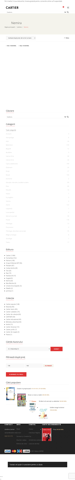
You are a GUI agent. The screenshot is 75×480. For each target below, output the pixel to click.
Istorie (8, 205)
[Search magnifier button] (67, 12)
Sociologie (9, 238)
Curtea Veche (10, 268)
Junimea (8, 291)
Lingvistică (9, 208)
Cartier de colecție (12, 314)
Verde (8, 324)
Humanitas (9, 258)
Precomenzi (9, 227)
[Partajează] (1, 476)
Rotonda (8, 307)
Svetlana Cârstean (22, 102)
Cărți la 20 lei (10, 156)
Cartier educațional (12, 319)
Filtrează (48, 366)
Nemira (8, 281)
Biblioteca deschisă (12, 322)
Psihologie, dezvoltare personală (16, 231)
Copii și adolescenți (12, 164)
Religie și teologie (11, 235)
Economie (9, 179)
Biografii (8, 149)
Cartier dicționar (11, 327)
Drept (8, 171)
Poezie (8, 220)
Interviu (8, 201)
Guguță (8, 278)
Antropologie (10, 137)
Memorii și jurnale (11, 216)
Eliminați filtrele (16, 374)
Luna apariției (10, 212)
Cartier (8, 255)
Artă (7, 141)
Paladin (8, 288)
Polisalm (8, 266)
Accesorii (8, 134)
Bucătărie (9, 152)
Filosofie (8, 190)
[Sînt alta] (21, 72)
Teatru (8, 242)
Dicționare (9, 167)
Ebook (8, 175)
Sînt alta (21, 99)
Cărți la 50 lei (10, 160)
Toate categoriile (11, 130)
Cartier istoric (10, 309)
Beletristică (21, 96)
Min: (11, 46)
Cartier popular (11, 304)
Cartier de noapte (11, 332)
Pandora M (9, 276)
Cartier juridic (10, 329)
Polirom (8, 261)
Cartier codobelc (11, 312)
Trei (7, 271)
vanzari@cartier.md (10, 433)
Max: (24, 46)
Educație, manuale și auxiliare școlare (17, 182)
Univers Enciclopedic (13, 286)
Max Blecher (10, 283)
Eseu (7, 186)
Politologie (9, 223)
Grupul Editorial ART (12, 263)
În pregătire (9, 197)
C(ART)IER (9, 317)
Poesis (8, 335)
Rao (7, 273)
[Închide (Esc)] (2, 476)
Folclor (8, 194)
